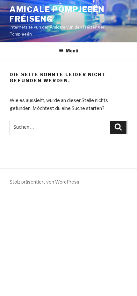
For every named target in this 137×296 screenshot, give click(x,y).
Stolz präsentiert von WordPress (44, 182)
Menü (72, 50)
